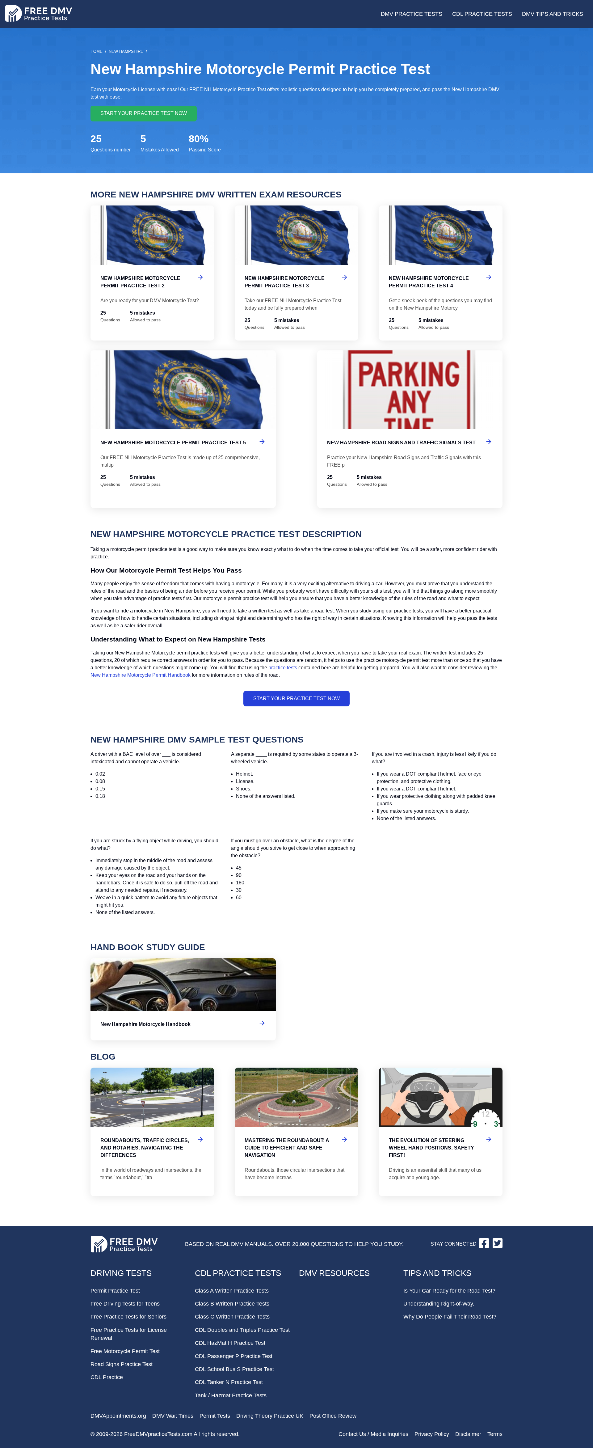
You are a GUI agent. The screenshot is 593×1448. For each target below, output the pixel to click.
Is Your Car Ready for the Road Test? (449, 1291)
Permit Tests (215, 1416)
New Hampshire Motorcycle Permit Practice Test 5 (183, 429)
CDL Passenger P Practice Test (233, 1356)
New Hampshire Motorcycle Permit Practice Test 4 (441, 273)
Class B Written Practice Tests (232, 1304)
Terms (495, 1434)
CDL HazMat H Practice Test (230, 1343)
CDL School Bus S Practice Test (234, 1369)
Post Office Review (332, 1416)
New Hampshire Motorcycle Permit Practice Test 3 (296, 273)
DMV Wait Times (172, 1416)
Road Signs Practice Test (121, 1364)
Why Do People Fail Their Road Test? (449, 1317)
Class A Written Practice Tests (232, 1291)
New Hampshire (126, 51)
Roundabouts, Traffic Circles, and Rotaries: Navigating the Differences (152, 1132)
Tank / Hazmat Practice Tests (231, 1395)
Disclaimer (468, 1434)
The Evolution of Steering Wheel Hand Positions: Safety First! (441, 1132)
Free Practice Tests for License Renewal (128, 1334)
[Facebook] (484, 1246)
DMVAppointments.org (118, 1416)
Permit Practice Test (115, 1291)
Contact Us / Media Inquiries (373, 1434)
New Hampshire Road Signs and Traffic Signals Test (410, 429)
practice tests (282, 667)
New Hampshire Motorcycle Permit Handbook (140, 675)
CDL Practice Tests (482, 14)
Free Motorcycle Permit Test (125, 1351)
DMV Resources (334, 1273)
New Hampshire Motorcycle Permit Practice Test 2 (152, 273)
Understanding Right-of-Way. (438, 1304)
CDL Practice (106, 1377)
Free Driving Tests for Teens (125, 1304)
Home (96, 51)
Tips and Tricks (437, 1273)
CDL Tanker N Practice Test (229, 1382)
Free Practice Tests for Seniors (128, 1317)
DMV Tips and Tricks (552, 14)
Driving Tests (121, 1273)
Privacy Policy (431, 1434)
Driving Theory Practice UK (269, 1416)
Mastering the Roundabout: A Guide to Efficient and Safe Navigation (296, 1132)
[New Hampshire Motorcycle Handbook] (183, 999)
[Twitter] (498, 1246)
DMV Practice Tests (411, 14)
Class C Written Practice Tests (232, 1317)
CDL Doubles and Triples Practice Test (242, 1330)
